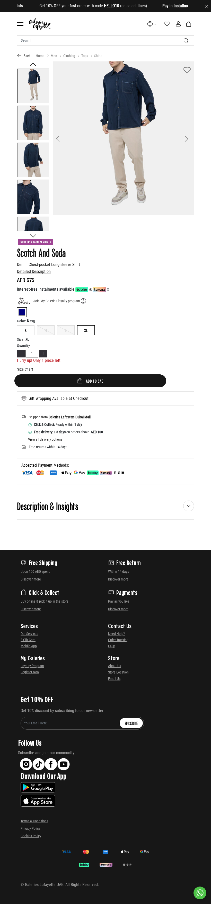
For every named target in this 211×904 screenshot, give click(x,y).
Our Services (29, 634)
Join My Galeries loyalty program (56, 301)
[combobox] (105, 40)
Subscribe (131, 723)
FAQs (111, 646)
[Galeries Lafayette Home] (40, 24)
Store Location (118, 672)
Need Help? (116, 634)
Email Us (114, 679)
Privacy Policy (30, 828)
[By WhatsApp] (200, 893)
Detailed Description (34, 271)
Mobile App (29, 646)
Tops (84, 56)
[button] (63, 138)
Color (21, 321)
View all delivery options (45, 439)
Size (20, 339)
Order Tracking (118, 640)
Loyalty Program (32, 666)
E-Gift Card (28, 640)
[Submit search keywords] (186, 40)
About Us (114, 666)
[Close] (206, 6)
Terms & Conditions (34, 821)
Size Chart (25, 369)
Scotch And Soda (41, 252)
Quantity (23, 346)
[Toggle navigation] (20, 23)
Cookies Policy (31, 836)
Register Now (30, 672)
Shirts (98, 56)
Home (40, 56)
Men (54, 56)
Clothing (69, 56)
